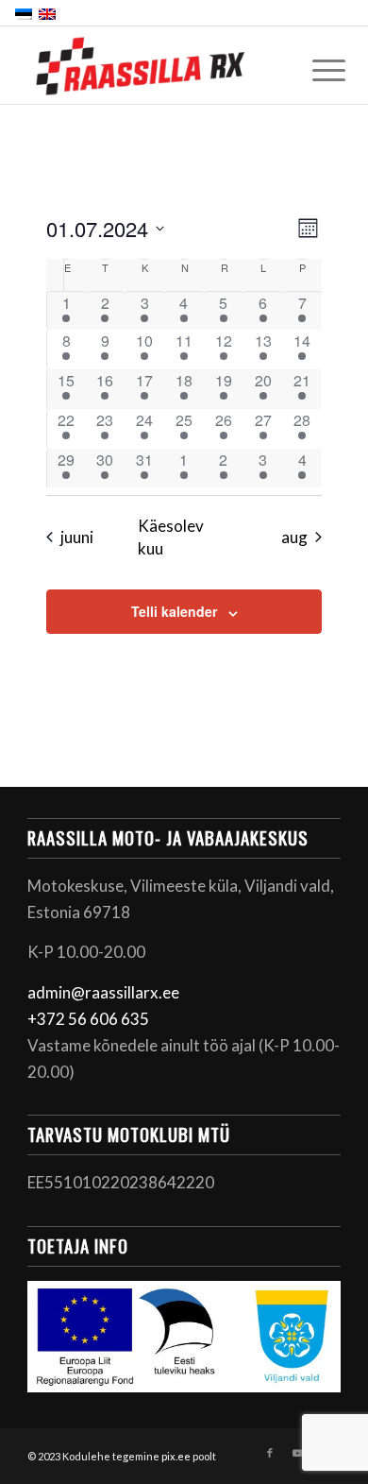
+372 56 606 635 (88, 1019)
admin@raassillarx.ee (103, 992)
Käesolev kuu (171, 536)
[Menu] (314, 68)
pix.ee (176, 1456)
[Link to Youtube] (298, 1453)
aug (294, 537)
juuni (76, 537)
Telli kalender (174, 611)
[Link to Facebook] (270, 1453)
